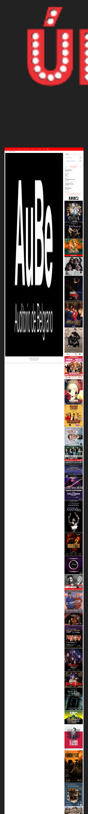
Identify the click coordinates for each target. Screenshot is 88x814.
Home (6, 151)
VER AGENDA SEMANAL (73, 194)
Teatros (13, 149)
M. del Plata (39, 149)
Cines (10, 149)
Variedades (33, 149)
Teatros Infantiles (26, 149)
